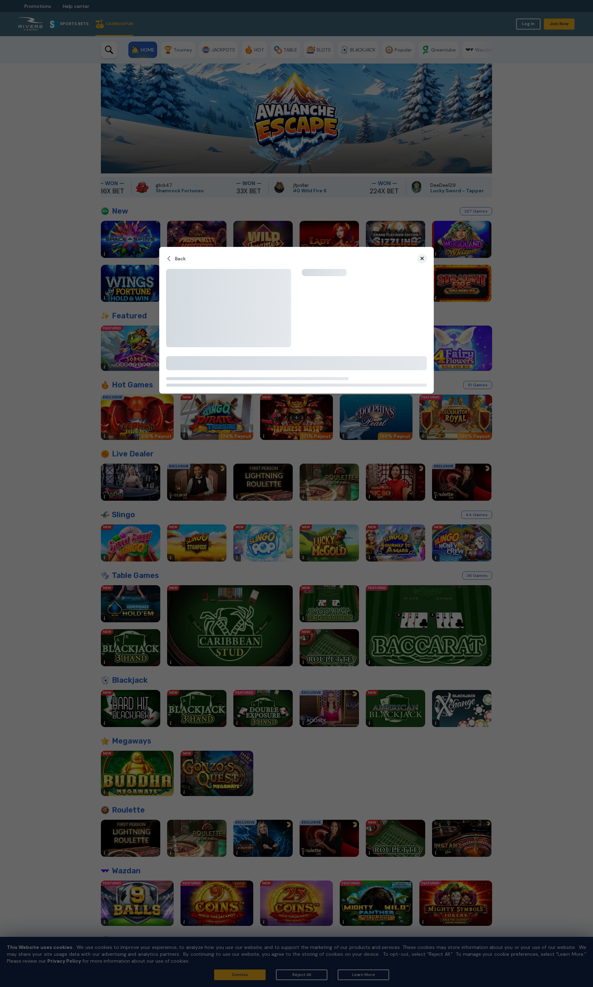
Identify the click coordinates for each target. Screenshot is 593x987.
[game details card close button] (422, 258)
